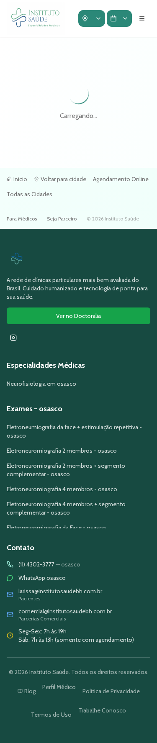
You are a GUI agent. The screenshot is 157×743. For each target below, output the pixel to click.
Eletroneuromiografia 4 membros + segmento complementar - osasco (66, 508)
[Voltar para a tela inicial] (36, 18)
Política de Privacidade (111, 691)
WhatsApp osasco (42, 578)
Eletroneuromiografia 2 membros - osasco (62, 450)
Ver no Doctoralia (78, 316)
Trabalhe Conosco (102, 710)
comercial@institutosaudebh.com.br (65, 611)
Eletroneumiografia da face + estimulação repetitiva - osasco (74, 431)
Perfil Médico (59, 687)
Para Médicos (22, 218)
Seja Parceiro (62, 218)
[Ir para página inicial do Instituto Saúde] (78, 259)
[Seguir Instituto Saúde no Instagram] (13, 337)
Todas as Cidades (29, 194)
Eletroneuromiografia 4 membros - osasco (62, 489)
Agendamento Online (121, 179)
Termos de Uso (51, 714)
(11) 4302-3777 (49, 564)
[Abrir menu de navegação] (142, 18)
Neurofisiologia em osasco (41, 383)
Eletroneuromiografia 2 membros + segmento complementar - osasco (66, 470)
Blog (30, 691)
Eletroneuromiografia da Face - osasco (56, 527)
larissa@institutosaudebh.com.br (60, 591)
